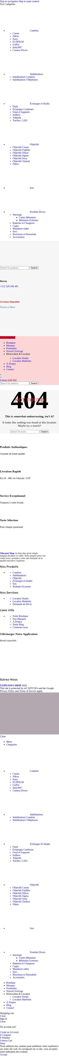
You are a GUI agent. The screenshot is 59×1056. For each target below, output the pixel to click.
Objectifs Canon (21, 147)
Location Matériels (22, 361)
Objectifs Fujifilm (21, 150)
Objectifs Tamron (21, 161)
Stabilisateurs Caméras (24, 77)
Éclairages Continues (23, 109)
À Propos (17, 621)
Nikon (16, 36)
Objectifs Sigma (20, 155)
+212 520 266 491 (9, 286)
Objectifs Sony (20, 158)
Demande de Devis (22, 604)
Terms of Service (27, 691)
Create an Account (9, 1032)
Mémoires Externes (28, 220)
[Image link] (23, 548)
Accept (3, 1054)
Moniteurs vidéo (21, 228)
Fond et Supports (21, 112)
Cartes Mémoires (27, 217)
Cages (16, 226)
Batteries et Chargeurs (23, 223)
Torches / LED (20, 120)
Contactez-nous (20, 627)
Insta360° (17, 47)
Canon (16, 33)
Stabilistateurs (19, 575)
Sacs (15, 231)
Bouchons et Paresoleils (24, 234)
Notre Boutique (20, 616)
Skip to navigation (9, 1)
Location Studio (20, 358)
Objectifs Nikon (20, 152)
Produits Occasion (22, 586)
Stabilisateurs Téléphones (25, 79)
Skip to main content (29, 1)
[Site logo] (15, 264)
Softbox (16, 114)
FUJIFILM (18, 41)
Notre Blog (18, 624)
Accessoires (18, 237)
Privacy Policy (7, 691)
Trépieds (17, 117)
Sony (15, 39)
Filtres (16, 164)
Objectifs (17, 578)
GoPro (16, 44)
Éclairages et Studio (22, 581)
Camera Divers (20, 50)
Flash (15, 106)
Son (15, 583)
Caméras (17, 572)
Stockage (17, 214)
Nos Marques (19, 619)
